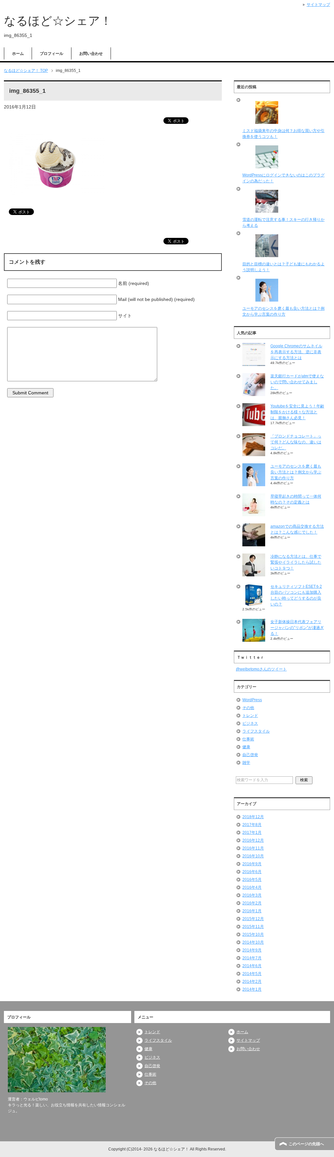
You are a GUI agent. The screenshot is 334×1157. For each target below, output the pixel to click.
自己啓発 (250, 754)
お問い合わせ (91, 53)
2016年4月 (252, 887)
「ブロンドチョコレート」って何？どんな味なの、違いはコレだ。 (295, 442)
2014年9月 (252, 950)
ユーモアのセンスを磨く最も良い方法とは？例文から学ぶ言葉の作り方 (295, 472)
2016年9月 (252, 864)
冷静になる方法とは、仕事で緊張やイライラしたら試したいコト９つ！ (295, 562)
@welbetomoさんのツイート (261, 669)
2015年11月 (253, 926)
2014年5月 (252, 973)
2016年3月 (252, 895)
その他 (248, 707)
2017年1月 (252, 832)
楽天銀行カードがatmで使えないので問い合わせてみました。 (297, 382)
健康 (246, 747)
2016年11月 (253, 848)
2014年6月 (252, 966)
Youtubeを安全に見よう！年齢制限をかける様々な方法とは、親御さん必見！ (297, 412)
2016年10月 (253, 856)
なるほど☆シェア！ (58, 20)
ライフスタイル (256, 731)
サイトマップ (248, 1040)
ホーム (18, 53)
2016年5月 (252, 879)
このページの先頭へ (306, 1144)
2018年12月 (253, 817)
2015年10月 (253, 934)
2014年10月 (253, 942)
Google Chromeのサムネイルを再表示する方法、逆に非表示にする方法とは (296, 352)
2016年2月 (252, 903)
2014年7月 (252, 958)
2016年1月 (252, 911)
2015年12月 (253, 919)
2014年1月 (252, 989)
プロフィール (51, 53)
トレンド (250, 715)
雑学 (246, 762)
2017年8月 (252, 824)
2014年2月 (252, 981)
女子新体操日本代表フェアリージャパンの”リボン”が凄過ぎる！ (297, 628)
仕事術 (248, 739)
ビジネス (250, 723)
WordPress (252, 700)
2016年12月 (253, 840)
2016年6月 (252, 871)
